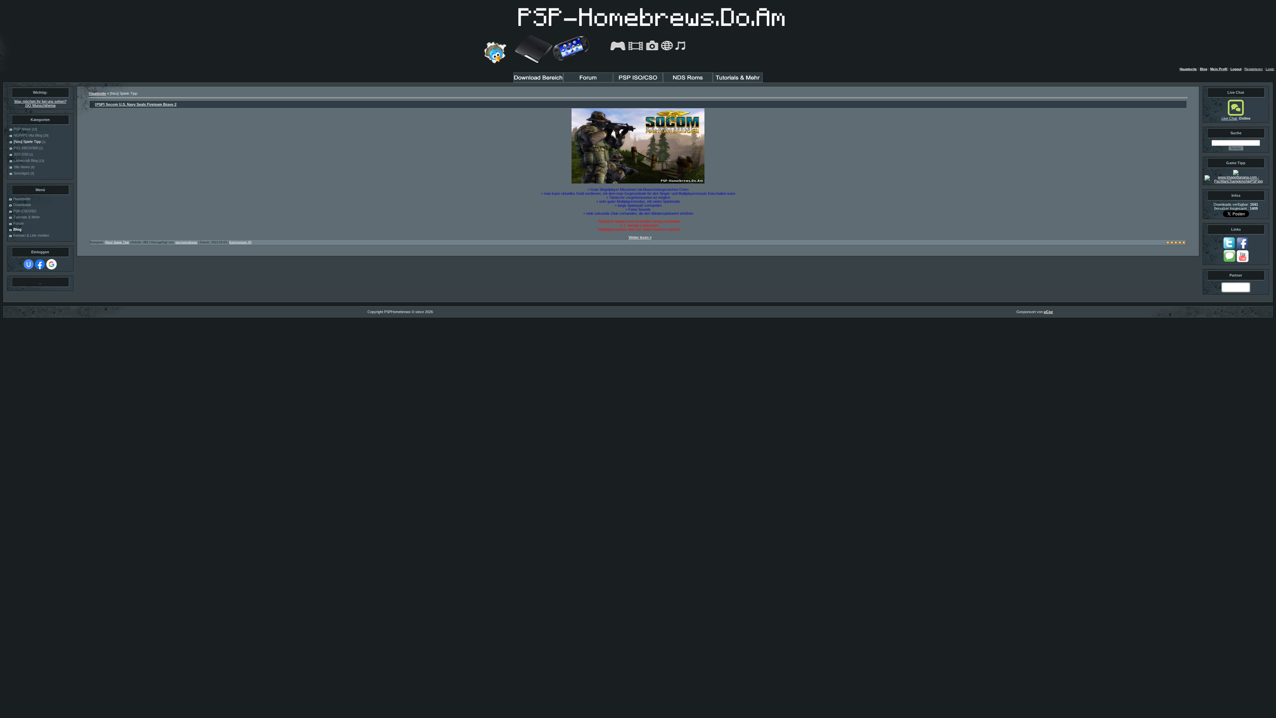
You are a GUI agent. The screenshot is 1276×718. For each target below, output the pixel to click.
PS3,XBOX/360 (26, 148)
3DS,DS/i (21, 154)
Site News (22, 167)
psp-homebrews (186, 242)
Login (1270, 69)
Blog (1203, 69)
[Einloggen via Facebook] (40, 264)
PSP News (22, 129)
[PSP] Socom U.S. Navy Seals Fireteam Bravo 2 (135, 104)
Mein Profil (1218, 69)
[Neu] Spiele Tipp (27, 142)
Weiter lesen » (640, 237)
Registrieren (1253, 69)
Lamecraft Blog (26, 161)
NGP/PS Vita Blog (28, 135)
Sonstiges (22, 173)
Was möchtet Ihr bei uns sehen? (40, 101)
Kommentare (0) (240, 242)
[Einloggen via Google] (51, 264)
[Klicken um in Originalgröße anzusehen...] (638, 182)
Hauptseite (1188, 69)
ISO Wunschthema (40, 105)
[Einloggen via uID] (29, 264)
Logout (1235, 69)
